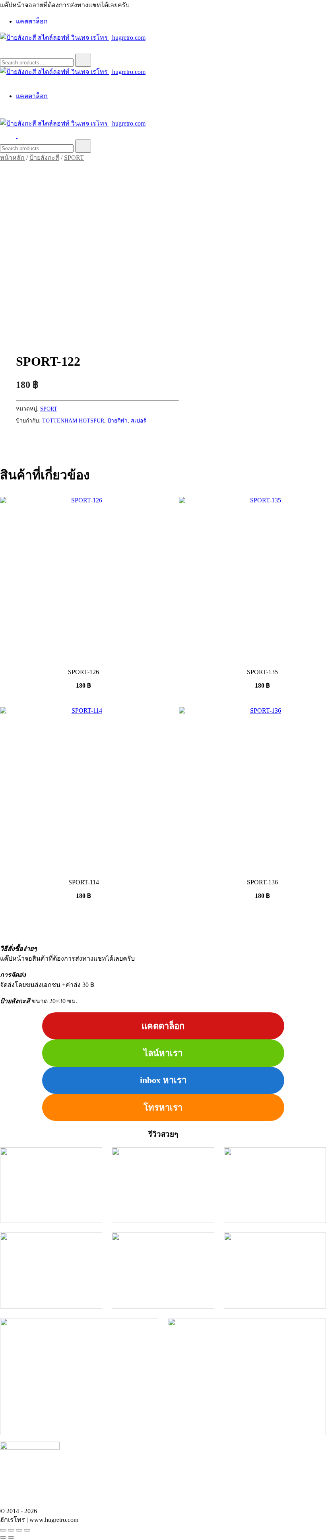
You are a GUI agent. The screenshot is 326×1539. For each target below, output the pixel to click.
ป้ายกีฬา (117, 421)
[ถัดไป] (11, 1537)
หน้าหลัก (12, 157)
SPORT (74, 157)
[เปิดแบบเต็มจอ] (11, 1530)
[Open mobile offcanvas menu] (20, 135)
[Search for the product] (83, 60)
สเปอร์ (138, 421)
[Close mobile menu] (3, 81)
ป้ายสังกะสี (44, 157)
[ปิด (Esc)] (27, 1530)
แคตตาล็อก (32, 21)
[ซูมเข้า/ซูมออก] (3, 1530)
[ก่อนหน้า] (3, 1537)
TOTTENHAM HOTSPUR (73, 421)
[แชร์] (19, 1530)
